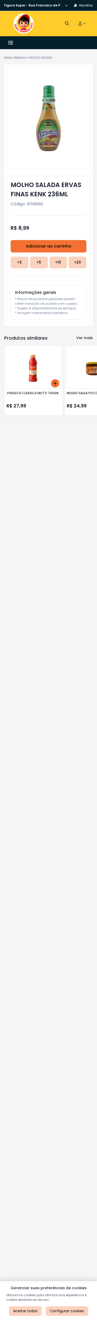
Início (8, 57)
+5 (38, 262)
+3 (19, 262)
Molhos (20, 57)
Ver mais (84, 337)
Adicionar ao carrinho (48, 246)
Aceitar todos (25, 1311)
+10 (58, 262)
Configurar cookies (67, 1311)
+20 (77, 262)
